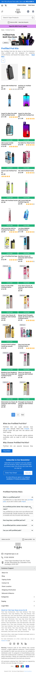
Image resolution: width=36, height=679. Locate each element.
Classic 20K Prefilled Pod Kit (9, 86)
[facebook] (10, 644)
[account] (28, 11)
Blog (3, 576)
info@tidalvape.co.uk (11, 554)
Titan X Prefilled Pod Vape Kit (9, 257)
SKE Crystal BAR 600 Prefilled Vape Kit (24, 201)
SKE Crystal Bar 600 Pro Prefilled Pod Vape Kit (8, 229)
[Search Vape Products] (33, 18)
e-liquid (26, 429)
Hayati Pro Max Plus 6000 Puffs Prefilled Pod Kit (9, 114)
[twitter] (22, 644)
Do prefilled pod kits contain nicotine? (15, 525)
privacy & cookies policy (23, 479)
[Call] (6, 5)
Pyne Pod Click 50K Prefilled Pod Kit (24, 345)
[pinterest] (18, 644)
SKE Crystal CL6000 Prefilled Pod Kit (7, 143)
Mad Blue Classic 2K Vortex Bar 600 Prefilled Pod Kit (25, 257)
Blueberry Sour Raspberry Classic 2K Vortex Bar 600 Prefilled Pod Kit (9, 374)
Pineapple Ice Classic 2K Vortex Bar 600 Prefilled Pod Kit (25, 403)
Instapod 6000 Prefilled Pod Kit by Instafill (8, 345)
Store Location (6, 586)
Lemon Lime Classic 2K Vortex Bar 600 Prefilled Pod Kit (8, 316)
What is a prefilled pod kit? (11, 497)
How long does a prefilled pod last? (14, 520)
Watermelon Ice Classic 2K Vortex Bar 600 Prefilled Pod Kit (9, 403)
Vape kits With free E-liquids (18, 26)
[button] (2, 11)
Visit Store (31, 5)
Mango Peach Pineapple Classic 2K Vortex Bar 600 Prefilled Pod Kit (26, 316)
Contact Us (5, 583)
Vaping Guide (6, 579)
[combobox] (18, 18)
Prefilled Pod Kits (10, 30)
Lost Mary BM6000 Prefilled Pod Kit (23, 229)
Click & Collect (21, 5)
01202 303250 (9, 557)
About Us (5, 573)
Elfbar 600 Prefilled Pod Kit (9, 200)
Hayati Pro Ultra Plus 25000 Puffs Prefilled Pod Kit (26, 115)
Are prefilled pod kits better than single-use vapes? (17, 508)
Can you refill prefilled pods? (12, 530)
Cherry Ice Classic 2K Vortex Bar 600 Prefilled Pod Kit (25, 374)
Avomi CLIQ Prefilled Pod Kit (9, 171)
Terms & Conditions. (28, 671)
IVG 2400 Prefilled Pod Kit (26, 170)
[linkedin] (26, 644)
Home (2, 30)
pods (8, 429)
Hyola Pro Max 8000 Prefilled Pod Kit (7, 286)
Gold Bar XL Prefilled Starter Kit (24, 86)
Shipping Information (9, 590)
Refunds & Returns (8, 593)
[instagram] (14, 644)
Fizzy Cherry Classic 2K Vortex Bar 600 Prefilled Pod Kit (25, 287)
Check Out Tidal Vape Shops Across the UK (14, 610)
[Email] (3, 5)
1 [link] (13, 415)
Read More (6, 451)
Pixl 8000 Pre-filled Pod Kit (26, 143)
